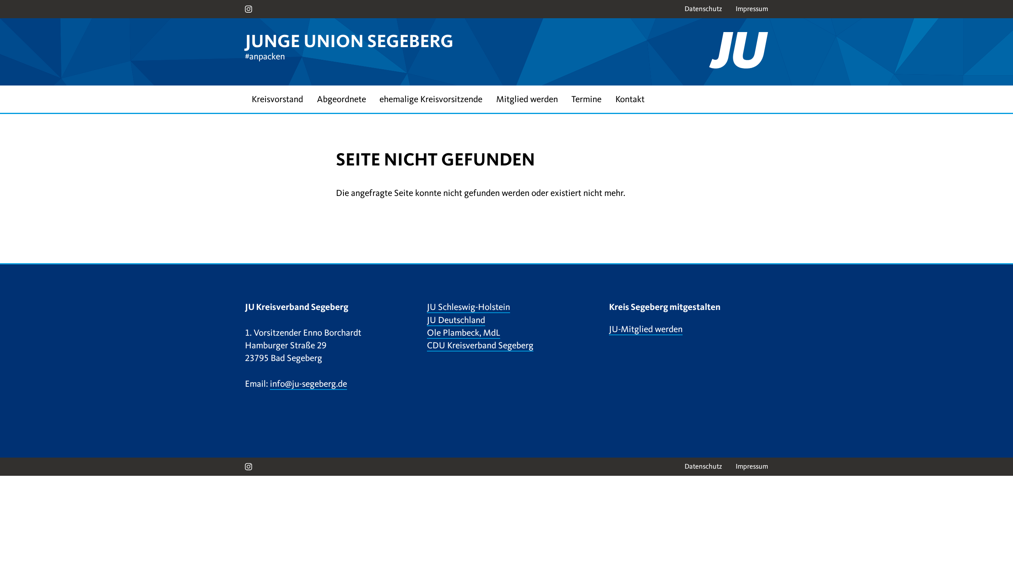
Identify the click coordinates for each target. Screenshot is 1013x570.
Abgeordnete (341, 99)
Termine (586, 99)
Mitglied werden (527, 99)
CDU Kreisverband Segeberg (480, 345)
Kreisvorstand (277, 99)
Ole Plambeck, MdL (463, 332)
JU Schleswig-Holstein (468, 307)
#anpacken (265, 56)
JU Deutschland (456, 320)
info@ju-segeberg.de (308, 383)
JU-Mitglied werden (646, 329)
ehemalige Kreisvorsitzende (430, 99)
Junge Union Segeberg (349, 41)
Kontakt (630, 99)
